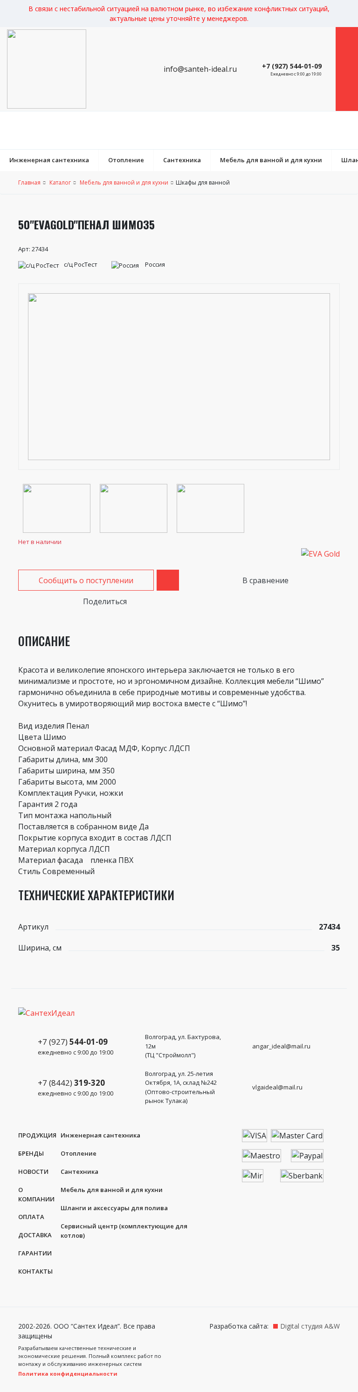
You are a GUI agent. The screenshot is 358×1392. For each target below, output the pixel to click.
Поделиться (104, 601)
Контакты (35, 1271)
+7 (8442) (75, 1087)
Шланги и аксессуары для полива (114, 1208)
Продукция (37, 1135)
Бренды (31, 1153)
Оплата (31, 1217)
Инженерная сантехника (49, 160)
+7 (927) (75, 1046)
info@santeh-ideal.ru (199, 69)
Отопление (126, 160)
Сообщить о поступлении (86, 580)
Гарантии (35, 1253)
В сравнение (265, 580)
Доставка (35, 1235)
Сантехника (182, 160)
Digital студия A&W (310, 1326)
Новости (33, 1171)
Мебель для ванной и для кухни (271, 160)
